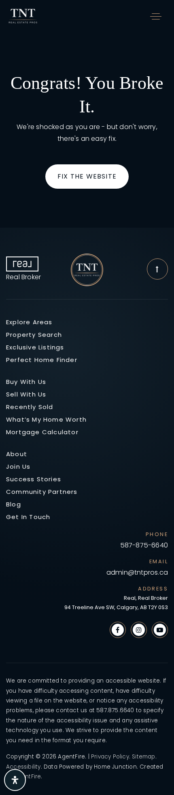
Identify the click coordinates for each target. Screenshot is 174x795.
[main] (87, 130)
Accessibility (23, 767)
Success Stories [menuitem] (33, 479)
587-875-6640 (144, 545)
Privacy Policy (110, 757)
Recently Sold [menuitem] (29, 407)
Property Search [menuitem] (34, 334)
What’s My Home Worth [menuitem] (46, 419)
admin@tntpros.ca (137, 572)
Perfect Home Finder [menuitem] (41, 359)
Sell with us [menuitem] (26, 394)
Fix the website (87, 176)
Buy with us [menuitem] (26, 381)
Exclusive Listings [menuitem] (35, 347)
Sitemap (143, 757)
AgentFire (27, 776)
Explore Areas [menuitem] (29, 322)
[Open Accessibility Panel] (15, 780)
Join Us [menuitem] (18, 466)
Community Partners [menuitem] (42, 491)
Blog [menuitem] (13, 504)
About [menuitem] (16, 454)
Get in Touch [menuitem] (28, 517)
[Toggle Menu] (156, 16)
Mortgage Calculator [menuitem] (42, 432)
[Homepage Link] (23, 15)
